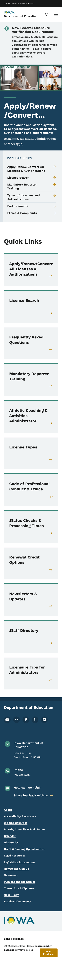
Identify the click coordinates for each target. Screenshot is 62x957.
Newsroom (11, 875)
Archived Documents (17, 901)
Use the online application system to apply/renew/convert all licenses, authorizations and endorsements (30, 128)
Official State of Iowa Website (19, 3)
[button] (49, 952)
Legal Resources (14, 855)
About (8, 809)
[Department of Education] (12, 12)
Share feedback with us (31, 795)
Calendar (10, 835)
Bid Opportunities (15, 822)
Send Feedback (14, 938)
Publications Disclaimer (19, 881)
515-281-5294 (22, 775)
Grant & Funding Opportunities (24, 849)
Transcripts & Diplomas (19, 888)
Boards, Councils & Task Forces (24, 829)
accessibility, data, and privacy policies (28, 947)
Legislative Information (19, 862)
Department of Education (20, 16)
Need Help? (11, 894)
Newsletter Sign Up (16, 868)
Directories (11, 842)
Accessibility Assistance (20, 816)
